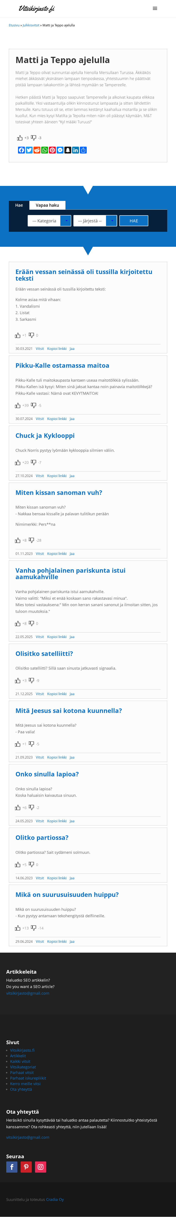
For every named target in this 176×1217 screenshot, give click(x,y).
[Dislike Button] (33, 138)
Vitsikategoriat (23, 1066)
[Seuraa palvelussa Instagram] (40, 1167)
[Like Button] (20, 138)
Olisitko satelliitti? (44, 653)
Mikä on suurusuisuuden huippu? (67, 894)
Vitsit (40, 348)
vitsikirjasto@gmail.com (27, 993)
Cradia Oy (55, 1199)
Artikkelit (18, 1055)
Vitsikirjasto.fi (22, 1050)
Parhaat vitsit (22, 1072)
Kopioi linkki (57, 348)
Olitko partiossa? (41, 837)
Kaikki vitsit (20, 1061)
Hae (19, 205)
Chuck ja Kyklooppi (45, 435)
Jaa (72, 348)
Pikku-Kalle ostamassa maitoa (62, 365)
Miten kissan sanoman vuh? (58, 492)
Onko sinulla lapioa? (47, 774)
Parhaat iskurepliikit (28, 1078)
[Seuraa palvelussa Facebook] (11, 1167)
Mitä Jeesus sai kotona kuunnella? (68, 710)
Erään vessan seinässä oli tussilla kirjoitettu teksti (83, 274)
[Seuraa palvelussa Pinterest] (26, 1167)
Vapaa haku (47, 205)
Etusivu (14, 25)
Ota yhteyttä (21, 1089)
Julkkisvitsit (31, 25)
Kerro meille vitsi (25, 1083)
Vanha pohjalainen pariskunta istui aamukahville (70, 573)
